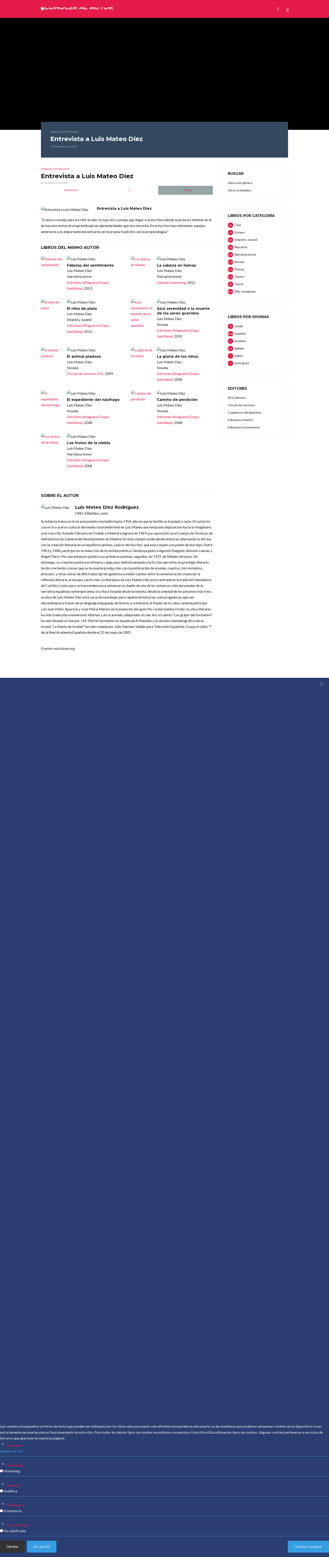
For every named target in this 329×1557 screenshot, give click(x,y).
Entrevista (71, 131)
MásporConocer (217, 9)
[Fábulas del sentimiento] (52, 262)
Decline (12, 1546)
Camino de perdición (177, 400)
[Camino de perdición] (142, 396)
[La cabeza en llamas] (142, 262)
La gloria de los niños (177, 356)
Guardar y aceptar (308, 1546)
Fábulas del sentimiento (90, 265)
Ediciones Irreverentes (244, 427)
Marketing (14, 1465)
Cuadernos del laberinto (244, 412)
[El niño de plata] (52, 305)
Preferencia (15, 1505)
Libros (141, 9)
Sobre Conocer (182, 9)
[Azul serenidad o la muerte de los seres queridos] (142, 313)
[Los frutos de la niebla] (52, 439)
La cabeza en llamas (176, 265)
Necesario (14, 1445)
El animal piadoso (84, 356)
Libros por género (240, 183)
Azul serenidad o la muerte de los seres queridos (183, 311)
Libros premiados (240, 190)
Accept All (42, 1546)
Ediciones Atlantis (240, 420)
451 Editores (237, 398)
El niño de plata (82, 308)
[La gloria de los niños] (142, 353)
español (56, 131)
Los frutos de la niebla (88, 443)
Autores (121, 9)
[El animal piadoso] (52, 353)
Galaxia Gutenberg (171, 282)
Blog (158, 9)
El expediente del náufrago (93, 400)
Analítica (13, 1485)
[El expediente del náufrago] (52, 399)
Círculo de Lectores (241, 405)
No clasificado (17, 1525)
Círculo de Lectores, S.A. (85, 373)
